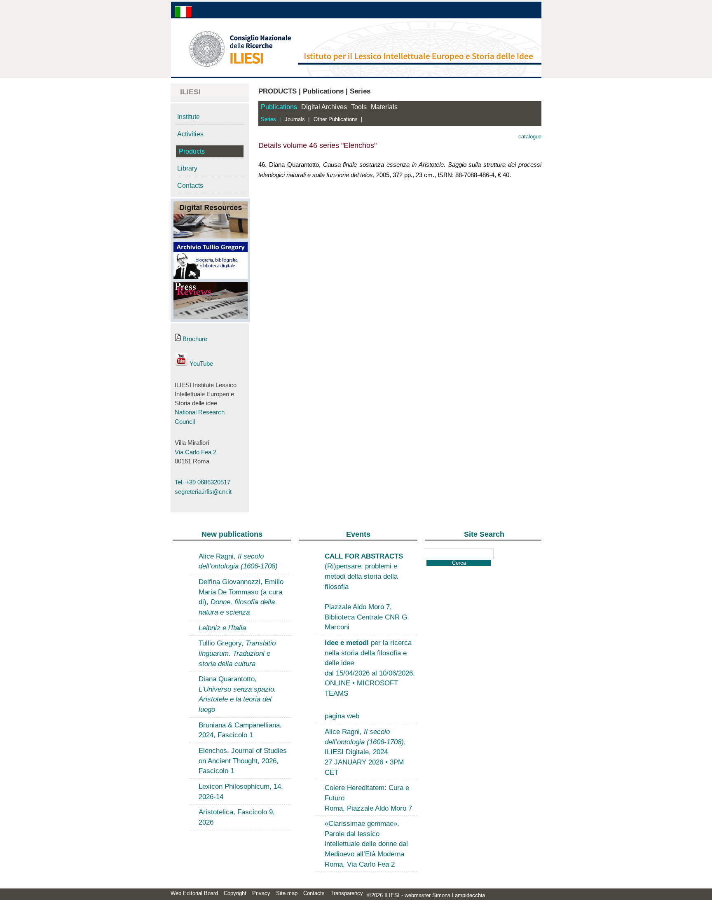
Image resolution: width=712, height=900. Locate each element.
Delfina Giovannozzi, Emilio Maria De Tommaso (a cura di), (241, 596)
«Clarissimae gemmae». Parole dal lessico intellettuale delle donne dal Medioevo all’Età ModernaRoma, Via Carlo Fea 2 (366, 843)
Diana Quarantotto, (237, 694)
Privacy (261, 893)
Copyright (235, 893)
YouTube (200, 363)
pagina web (342, 716)
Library (187, 168)
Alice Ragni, (238, 561)
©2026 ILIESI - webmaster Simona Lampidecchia (426, 895)
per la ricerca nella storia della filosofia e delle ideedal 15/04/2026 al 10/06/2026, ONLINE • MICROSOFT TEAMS (370, 667)
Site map (286, 893)
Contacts (190, 185)
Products (192, 151)
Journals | (297, 119)
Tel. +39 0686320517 (202, 482)
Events (358, 534)
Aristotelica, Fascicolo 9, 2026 (237, 817)
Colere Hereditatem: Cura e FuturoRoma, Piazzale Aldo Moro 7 (368, 797)
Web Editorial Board (194, 893)
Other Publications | (338, 119)
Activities (190, 134)
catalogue (529, 136)
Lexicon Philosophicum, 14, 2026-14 (241, 791)
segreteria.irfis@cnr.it (203, 492)
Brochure (194, 339)
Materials (384, 106)
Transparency (346, 893)
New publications (231, 534)
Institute (188, 116)
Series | (271, 119)
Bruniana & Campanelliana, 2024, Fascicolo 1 (240, 730)
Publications (279, 106)
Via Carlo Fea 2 (195, 452)
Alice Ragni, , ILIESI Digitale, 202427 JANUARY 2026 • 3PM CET (365, 751)
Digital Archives (324, 106)
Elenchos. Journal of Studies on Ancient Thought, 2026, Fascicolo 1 (243, 760)
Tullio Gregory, (237, 653)
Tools (359, 106)
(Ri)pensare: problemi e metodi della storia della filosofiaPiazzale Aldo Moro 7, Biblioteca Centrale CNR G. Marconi (367, 591)
